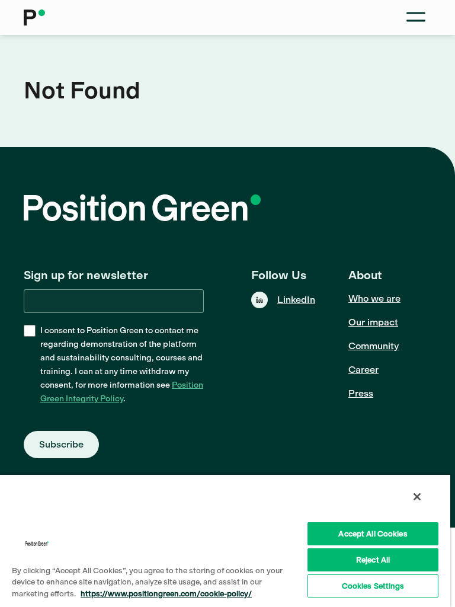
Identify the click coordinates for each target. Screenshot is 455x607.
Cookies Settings (373, 586)
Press (360, 393)
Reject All (373, 559)
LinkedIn (296, 299)
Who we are (374, 298)
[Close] (417, 497)
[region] (225, 540)
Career (363, 369)
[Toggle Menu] (415, 17)
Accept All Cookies (372, 533)
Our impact (373, 322)
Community (373, 346)
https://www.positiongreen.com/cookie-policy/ (166, 593)
